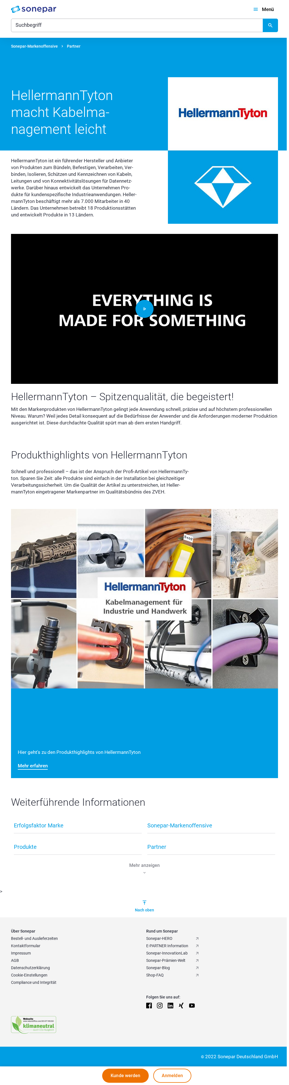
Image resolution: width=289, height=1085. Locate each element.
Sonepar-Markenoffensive (34, 46)
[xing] (181, 1005)
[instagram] (160, 1005)
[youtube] (192, 1005)
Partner (73, 46)
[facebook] (149, 1005)
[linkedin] (170, 1005)
